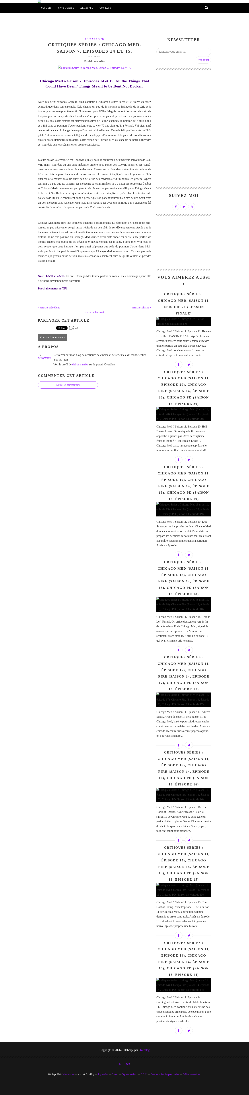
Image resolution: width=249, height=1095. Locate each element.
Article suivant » (141, 307)
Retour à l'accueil (94, 312)
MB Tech (124, 1063)
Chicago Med (94, 39)
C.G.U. (144, 1074)
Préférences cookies (191, 1074)
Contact (105, 8)
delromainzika (80, 364)
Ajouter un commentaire (68, 385)
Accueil (46, 8)
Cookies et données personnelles (165, 1074)
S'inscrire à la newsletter (52, 337)
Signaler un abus (129, 1074)
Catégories (66, 8)
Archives (86, 8)
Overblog (144, 1050)
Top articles (103, 1074)
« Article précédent (49, 307)
